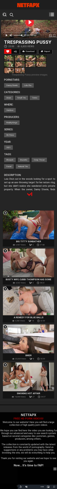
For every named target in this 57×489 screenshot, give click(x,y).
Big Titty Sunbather (28, 241)
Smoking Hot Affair (28, 393)
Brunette (23, 160)
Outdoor (9, 110)
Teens (34, 98)
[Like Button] (7, 51)
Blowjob (9, 160)
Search (4, 14)
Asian (8, 98)
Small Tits (21, 98)
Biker (28, 355)
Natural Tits (23, 166)
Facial (8, 166)
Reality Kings (11, 123)
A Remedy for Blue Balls (28, 317)
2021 (8, 147)
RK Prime (10, 135)
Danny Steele (12, 85)
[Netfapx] (28, 5)
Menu (51, 14)
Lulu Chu (27, 85)
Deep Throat (39, 160)
